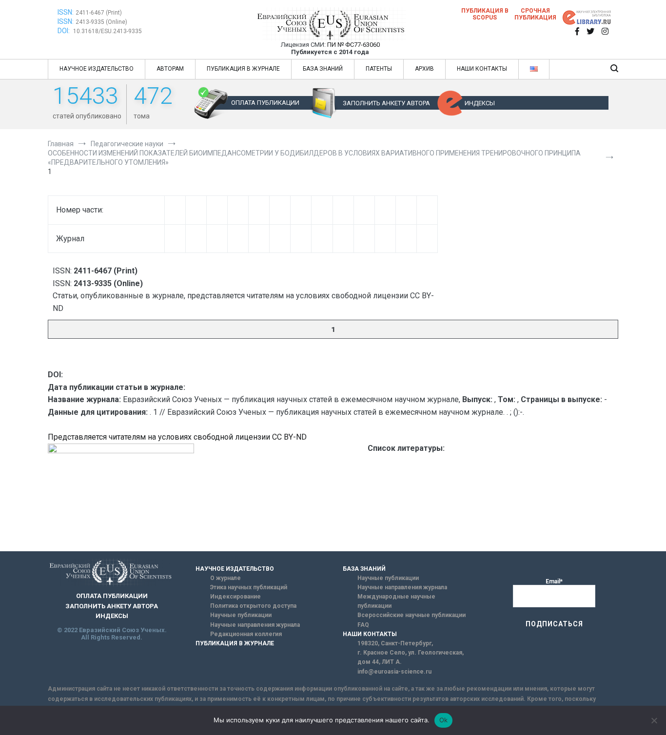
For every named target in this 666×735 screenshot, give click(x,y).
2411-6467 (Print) (99, 12)
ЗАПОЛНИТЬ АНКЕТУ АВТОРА (386, 103)
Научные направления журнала (255, 624)
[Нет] (654, 720)
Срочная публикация (535, 14)
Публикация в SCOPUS (485, 14)
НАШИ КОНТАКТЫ (482, 68)
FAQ (363, 624)
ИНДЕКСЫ (480, 103)
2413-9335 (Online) (101, 22)
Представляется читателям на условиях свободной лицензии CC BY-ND (177, 437)
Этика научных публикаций (248, 587)
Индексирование (235, 596)
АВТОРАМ (170, 68)
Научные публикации (241, 615)
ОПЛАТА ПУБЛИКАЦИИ (265, 102)
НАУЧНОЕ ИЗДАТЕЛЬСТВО (96, 68)
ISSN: (66, 12)
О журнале (225, 578)
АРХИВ (424, 68)
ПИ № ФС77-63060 (353, 44)
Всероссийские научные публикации (411, 615)
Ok (443, 720)
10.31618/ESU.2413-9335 (107, 31)
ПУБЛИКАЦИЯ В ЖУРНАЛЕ (243, 68)
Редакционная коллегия (246, 634)
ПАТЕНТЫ (379, 68)
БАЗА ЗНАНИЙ (323, 68)
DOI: (64, 31)
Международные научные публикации (396, 601)
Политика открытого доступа (253, 605)
